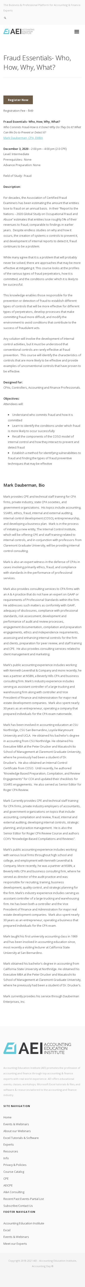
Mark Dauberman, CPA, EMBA (23, 138)
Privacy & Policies (15, 1165)
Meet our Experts (15, 1244)
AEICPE (8, 1185)
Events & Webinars (16, 1124)
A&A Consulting (13, 1192)
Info (6, 1158)
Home (7, 1117)
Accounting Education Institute (23, 1223)
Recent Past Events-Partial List (23, 1199)
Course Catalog (13, 1172)
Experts (8, 1144)
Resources (10, 1151)
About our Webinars (17, 1131)
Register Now (18, 100)
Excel (6, 1230)
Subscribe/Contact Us (18, 1206)
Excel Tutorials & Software (21, 1138)
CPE (6, 1178)
